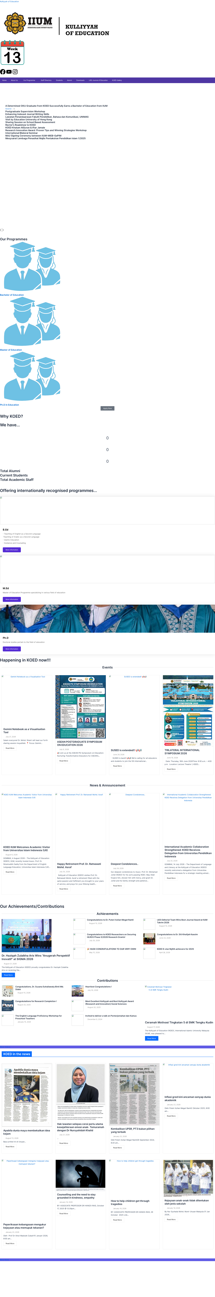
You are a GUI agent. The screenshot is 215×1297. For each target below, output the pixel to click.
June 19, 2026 (172, 758)
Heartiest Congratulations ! (98, 986)
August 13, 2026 (12, 1138)
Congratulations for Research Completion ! (36, 1001)
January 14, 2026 (66, 1202)
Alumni (69, 80)
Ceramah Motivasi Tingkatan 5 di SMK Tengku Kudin (179, 1022)
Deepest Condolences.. (124, 863)
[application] (18, 80)
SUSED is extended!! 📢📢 (126, 750)
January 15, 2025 (24, 1022)
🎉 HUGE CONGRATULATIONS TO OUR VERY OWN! (111, 949)
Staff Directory (46, 80)
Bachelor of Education (12, 295)
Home (4, 80)
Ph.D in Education (9, 404)
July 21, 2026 (11, 737)
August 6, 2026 (11, 855)
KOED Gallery (117, 80)
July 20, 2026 (172, 861)
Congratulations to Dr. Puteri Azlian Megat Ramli (110, 920)
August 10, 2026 (95, 923)
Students (59, 80)
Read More (10, 748)
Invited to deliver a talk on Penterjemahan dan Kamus (111, 1016)
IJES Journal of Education (98, 80)
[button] (1, 230)
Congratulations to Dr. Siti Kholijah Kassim (177, 934)
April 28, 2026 (164, 952)
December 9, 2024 (95, 1019)
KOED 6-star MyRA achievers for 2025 (175, 949)
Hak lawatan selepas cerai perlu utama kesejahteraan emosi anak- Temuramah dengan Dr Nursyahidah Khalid (80, 1127)
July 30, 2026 (64, 871)
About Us (14, 80)
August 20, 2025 (24, 1005)
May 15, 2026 (94, 952)
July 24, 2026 (118, 868)
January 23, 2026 (120, 1136)
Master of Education (11, 350)
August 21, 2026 (10, 964)
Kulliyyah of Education (9, 1)
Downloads (80, 80)
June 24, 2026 (118, 754)
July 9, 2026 (64, 749)
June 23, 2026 (165, 938)
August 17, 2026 (153, 1027)
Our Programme (29, 80)
